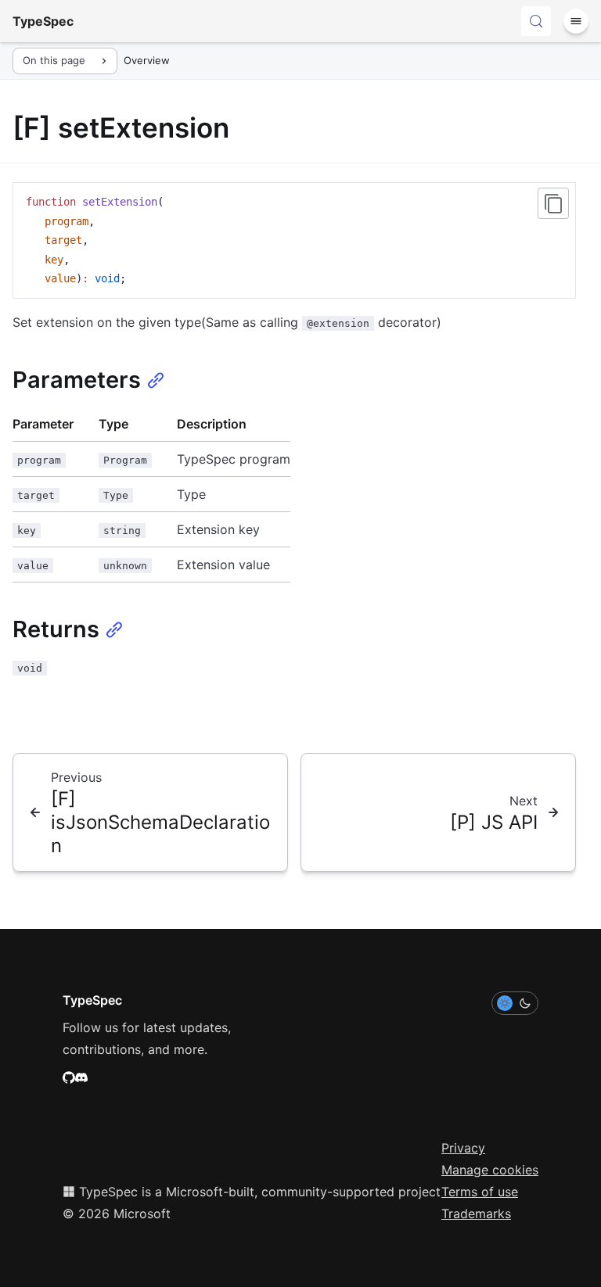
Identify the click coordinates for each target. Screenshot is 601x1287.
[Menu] (575, 21)
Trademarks (476, 1213)
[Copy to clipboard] (553, 203)
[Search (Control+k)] (536, 21)
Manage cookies (489, 1170)
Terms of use (479, 1191)
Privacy (463, 1148)
